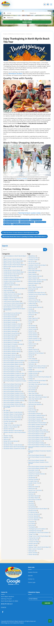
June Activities (32, 388)
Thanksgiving (8, 224)
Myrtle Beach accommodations (12, 307)
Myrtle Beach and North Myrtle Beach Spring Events (14, 309)
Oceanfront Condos (34, 472)
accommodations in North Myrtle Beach (15, 256)
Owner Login (31, 582)
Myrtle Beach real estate (11, 335)
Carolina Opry (32, 296)
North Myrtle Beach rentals (11, 386)
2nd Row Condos (33, 259)
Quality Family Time (41, 221)
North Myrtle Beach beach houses (13, 364)
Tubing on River (33, 540)
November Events (33, 470)
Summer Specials (33, 516)
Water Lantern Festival (34, 549)
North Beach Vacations (15, 73)
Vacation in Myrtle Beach (11, 427)
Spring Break (32, 507)
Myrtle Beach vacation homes (12, 349)
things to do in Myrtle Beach (12, 425)
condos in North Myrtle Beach (12, 281)
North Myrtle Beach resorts (11, 389)
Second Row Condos (34, 499)
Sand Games (31, 492)
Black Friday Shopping (36, 219)
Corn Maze (31, 311)
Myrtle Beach (32, 411)
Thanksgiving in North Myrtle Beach (22, 224)
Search (5, 249)
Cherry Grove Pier (33, 300)
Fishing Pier (31, 355)
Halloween (31, 364)
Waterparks (31, 551)
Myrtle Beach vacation (10, 346)
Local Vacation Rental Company (12, 305)
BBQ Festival (32, 268)
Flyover (30, 356)
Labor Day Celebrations (34, 395)
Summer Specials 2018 (34, 518)
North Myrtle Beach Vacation (36, 460)
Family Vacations (33, 334)
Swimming (31, 525)
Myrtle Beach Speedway (35, 417)
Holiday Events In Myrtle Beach (12, 294)
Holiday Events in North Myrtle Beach (39, 377)
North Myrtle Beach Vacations (12, 402)
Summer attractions (9, 421)
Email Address (33, 598)
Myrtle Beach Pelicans (34, 413)
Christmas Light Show (34, 301)
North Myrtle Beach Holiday (36, 443)
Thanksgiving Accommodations (37, 529)
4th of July (31, 261)
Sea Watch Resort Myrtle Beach (12, 416)
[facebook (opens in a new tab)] (3, 612)
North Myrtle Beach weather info (41, 4)
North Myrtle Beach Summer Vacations (39, 457)
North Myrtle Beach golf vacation (13, 377)
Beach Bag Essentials (34, 270)
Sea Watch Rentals (33, 496)
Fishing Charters (32, 349)
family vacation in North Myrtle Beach (14, 288)
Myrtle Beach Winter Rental (11, 355)
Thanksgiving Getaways (35, 530)
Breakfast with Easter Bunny (36, 292)
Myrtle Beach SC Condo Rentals (12, 340)
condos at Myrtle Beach (10, 275)
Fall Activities (32, 325)
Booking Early (32, 289)
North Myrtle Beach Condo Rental (13, 368)
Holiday (30, 369)
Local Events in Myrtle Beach (12, 301)
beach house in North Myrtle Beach (14, 261)
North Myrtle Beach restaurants (13, 391)
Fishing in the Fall (33, 351)
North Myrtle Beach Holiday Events (38, 444)
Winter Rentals (32, 554)
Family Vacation (32, 333)
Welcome (6, 439)
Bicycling (6, 268)
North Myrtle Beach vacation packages (15, 397)
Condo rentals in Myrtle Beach (12, 274)
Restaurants (31, 488)
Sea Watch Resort (33, 497)
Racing (30, 485)
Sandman (31, 494)
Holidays (30, 378)
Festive (30, 342)
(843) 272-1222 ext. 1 (7, 604)
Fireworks (31, 345)
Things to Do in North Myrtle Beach (38, 536)
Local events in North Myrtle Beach (14, 303)
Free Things (31, 358)
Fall (29, 323)
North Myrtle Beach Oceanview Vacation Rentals (39, 451)
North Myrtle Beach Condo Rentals (38, 432)
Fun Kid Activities (33, 360)
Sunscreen (31, 521)
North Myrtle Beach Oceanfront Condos (15, 381)
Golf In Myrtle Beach (9, 292)
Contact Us (31, 579)
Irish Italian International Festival (37, 384)
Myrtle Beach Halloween (11, 331)
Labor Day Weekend (34, 399)
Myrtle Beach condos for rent (12, 324)
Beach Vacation (32, 274)
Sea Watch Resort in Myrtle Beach (13, 414)
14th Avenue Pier (33, 257)
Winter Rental (8, 443)
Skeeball (30, 501)
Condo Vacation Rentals (35, 307)
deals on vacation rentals (11, 285)
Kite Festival (31, 391)
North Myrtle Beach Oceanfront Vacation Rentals (40, 447)
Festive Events (32, 344)
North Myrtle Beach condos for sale (14, 375)
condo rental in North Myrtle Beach (14, 272)
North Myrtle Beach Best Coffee (37, 430)
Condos (30, 309)
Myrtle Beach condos (10, 322)
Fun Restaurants (33, 362)
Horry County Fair (33, 382)
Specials (30, 575)
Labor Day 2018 (32, 393)
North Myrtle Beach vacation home (14, 393)
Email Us (3, 607)
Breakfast (31, 290)
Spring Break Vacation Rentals (12, 419)
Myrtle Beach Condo (9, 316)
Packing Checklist (33, 479)
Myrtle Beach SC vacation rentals (13, 344)
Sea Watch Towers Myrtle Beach (13, 417)
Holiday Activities (33, 373)
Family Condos (32, 329)
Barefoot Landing (33, 267)
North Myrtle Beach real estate (12, 384)
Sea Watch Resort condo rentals (13, 412)
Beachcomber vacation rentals (12, 266)
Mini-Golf (30, 406)
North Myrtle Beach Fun (35, 441)
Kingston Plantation (9, 299)
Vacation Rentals (8, 428)
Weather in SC (8, 437)
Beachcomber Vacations (35, 281)
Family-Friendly (32, 336)
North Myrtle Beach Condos (11, 371)
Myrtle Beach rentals (10, 337)
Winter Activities (32, 552)
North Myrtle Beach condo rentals (13, 370)
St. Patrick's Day (32, 512)
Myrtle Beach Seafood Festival (36, 415)
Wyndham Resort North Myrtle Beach (14, 446)
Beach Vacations (33, 278)
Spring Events (32, 510)
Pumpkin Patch (32, 481)
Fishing (30, 347)
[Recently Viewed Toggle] (44, 4)
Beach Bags (31, 272)
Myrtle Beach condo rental (11, 318)
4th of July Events (33, 263)
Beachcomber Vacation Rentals (37, 279)
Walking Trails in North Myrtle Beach (38, 547)
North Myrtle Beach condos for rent (14, 373)
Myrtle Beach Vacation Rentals (37, 419)
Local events (32, 400)
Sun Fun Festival (33, 519)
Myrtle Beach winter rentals (12, 357)
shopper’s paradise (22, 178)
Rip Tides (6, 410)
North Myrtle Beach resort (11, 387)
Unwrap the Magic (33, 541)
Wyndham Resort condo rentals (13, 445)
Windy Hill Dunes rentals (11, 441)
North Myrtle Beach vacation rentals (29, 213)
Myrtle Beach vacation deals (12, 348)
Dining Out (31, 314)
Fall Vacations (32, 327)
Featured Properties (34, 340)
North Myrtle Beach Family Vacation (38, 437)
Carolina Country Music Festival (37, 294)
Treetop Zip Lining (33, 538)
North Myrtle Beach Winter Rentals (14, 404)
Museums (31, 408)
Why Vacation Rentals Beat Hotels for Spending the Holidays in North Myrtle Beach (23, 236)
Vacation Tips (7, 435)
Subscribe (47, 603)
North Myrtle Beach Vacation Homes (14, 395)
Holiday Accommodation (35, 371)
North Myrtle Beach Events (36, 435)
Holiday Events (32, 375)
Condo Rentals (32, 305)
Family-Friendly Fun (34, 338)
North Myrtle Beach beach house (13, 362)
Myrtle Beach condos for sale (12, 326)
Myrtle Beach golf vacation (11, 329)
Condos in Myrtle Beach (10, 279)
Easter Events (32, 320)
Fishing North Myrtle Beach (36, 353)
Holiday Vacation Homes (10, 296)
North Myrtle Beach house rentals (13, 379)
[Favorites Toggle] (48, 4)
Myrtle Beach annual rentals (12, 313)
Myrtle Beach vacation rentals (12, 351)
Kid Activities (31, 389)
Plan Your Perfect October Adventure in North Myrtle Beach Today (21, 232)
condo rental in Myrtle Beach (12, 270)
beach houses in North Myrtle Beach (14, 264)
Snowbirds (31, 505)
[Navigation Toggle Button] (51, 4)
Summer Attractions (34, 514)
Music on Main (32, 410)
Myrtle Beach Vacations (10, 353)
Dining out (7, 286)
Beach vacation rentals (35, 276)
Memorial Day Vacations (35, 404)
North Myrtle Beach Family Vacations (38, 439)
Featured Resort (8, 290)
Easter (30, 316)
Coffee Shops (32, 303)
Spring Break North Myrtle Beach (37, 508)
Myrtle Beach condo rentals (12, 320)
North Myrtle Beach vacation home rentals (38, 463)
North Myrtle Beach (9, 359)
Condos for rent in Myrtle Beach (13, 277)
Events (30, 322)
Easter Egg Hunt (33, 318)
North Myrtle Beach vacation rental (14, 398)
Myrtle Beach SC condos (10, 342)
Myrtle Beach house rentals (12, 333)
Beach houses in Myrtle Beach (12, 263)
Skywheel (31, 503)
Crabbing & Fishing (9, 283)
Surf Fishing (31, 523)
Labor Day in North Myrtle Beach (37, 397)
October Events (32, 475)
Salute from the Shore (35, 490)
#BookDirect (32, 256)
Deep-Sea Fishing (33, 312)
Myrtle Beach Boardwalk (11, 315)
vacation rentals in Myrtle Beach (13, 430)
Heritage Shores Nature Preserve (37, 366)
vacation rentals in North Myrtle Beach (15, 432)
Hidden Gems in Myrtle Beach (36, 367)
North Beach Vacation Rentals (36, 424)
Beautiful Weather (25, 219)
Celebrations (31, 298)
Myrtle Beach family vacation (12, 327)
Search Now (27, 22)
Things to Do (7, 423)
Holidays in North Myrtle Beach (11, 219)
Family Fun (31, 331)
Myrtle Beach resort (9, 338)
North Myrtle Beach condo (11, 366)
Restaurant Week (33, 486)
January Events (32, 386)
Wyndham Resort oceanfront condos (14, 448)
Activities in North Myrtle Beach (37, 265)
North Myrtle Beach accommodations (14, 360)
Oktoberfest (31, 477)
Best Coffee (31, 285)
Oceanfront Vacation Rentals (27, 221)
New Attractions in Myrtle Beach (37, 422)
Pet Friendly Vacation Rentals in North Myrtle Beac (14, 407)
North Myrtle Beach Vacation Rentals (14, 400)
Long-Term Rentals (33, 402)
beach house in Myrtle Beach (12, 259)
